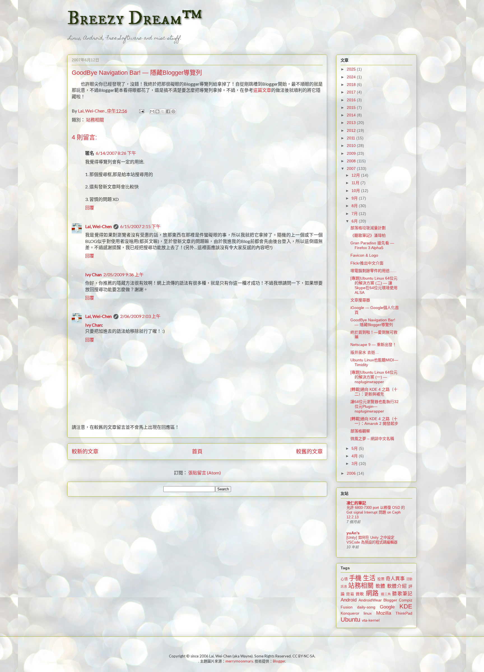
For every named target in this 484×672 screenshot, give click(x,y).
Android (349, 600)
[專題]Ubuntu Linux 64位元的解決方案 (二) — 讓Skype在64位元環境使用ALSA (373, 285)
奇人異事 (395, 578)
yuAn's (353, 533)
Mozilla (383, 613)
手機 (355, 578)
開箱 (350, 594)
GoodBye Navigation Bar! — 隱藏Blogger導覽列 (372, 322)
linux (368, 613)
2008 (352, 161)
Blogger (390, 600)
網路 (372, 593)
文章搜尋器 (360, 300)
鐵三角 (386, 594)
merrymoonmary (239, 661)
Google (387, 607)
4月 (355, 456)
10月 (356, 190)
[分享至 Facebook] (168, 111)
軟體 (380, 586)
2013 (352, 122)
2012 (352, 130)
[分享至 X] (163, 111)
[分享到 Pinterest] (173, 111)
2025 (352, 69)
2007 (352, 168)
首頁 (197, 451)
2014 (352, 115)
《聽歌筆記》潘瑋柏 (368, 235)
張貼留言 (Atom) (204, 472)
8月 (355, 205)
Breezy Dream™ (134, 18)
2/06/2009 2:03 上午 (140, 316)
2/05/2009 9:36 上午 (123, 274)
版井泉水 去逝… (364, 352)
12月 (356, 175)
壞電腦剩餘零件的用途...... (373, 270)
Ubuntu (350, 619)
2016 (352, 100)
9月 (355, 198)
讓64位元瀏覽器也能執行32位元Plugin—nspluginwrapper (374, 406)
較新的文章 (85, 451)
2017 (352, 92)
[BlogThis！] (157, 111)
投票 (381, 579)
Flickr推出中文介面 (366, 263)
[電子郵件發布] (141, 110)
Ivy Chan (93, 274)
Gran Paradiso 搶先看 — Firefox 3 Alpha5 (372, 245)
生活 (369, 578)
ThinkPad (403, 613)
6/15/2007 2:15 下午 (140, 226)
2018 (352, 84)
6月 (355, 221)
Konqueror (350, 613)
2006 (352, 473)
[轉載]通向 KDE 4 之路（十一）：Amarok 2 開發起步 (374, 421)
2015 (352, 107)
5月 (355, 448)
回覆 (89, 207)
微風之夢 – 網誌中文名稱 (372, 438)
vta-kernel (371, 620)
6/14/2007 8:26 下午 (116, 153)
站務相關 (95, 119)
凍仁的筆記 (356, 503)
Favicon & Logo (364, 255)
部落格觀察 (360, 431)
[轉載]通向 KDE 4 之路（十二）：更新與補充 (373, 391)
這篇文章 (262, 90)
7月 (355, 213)
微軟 (360, 594)
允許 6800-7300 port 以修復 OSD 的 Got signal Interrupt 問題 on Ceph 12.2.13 (375, 512)
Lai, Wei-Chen (98, 226)
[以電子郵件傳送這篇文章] (152, 111)
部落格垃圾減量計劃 (368, 228)
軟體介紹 (397, 586)
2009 (352, 153)
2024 (352, 77)
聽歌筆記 (402, 593)
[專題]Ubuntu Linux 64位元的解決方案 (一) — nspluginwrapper (373, 377)
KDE (405, 606)
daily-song (366, 607)
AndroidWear (370, 600)
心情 (344, 579)
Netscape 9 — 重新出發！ (373, 344)
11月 (356, 183)
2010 (352, 145)
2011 (351, 138)
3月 (355, 463)
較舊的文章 (309, 451)
